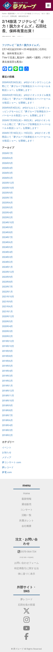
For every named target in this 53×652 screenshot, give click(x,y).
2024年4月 (7, 252)
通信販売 (26, 504)
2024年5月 (7, 247)
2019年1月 (7, 385)
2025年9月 (7, 192)
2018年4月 (7, 425)
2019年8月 (7, 356)
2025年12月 (8, 182)
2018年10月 (8, 400)
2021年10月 (8, 296)
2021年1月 (7, 311)
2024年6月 (7, 242)
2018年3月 (7, 430)
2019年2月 (7, 380)
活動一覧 (26, 515)
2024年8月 (7, 232)
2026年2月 (7, 178)
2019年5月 (7, 365)
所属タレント (26, 520)
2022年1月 (7, 291)
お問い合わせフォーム (26, 562)
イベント (6, 447)
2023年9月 (7, 276)
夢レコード (8, 467)
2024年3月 (7, 257)
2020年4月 (7, 326)
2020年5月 (7, 321)
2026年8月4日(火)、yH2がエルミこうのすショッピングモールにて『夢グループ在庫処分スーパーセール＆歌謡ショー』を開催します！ (26, 111)
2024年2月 (7, 262)
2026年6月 (7, 158)
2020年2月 (7, 336)
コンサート (26, 509)
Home (26, 493)
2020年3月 (7, 331)
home (4, 14)
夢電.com (7, 472)
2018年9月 (7, 405)
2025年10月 (8, 187)
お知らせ (6, 452)
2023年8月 (7, 281)
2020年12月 (8, 316)
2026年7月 (7, 153)
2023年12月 (8, 271)
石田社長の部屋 (26, 604)
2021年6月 (7, 306)
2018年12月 (8, 390)
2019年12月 (8, 341)
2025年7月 (7, 197)
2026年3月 (7, 172)
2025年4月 (7, 212)
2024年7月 (7, 237)
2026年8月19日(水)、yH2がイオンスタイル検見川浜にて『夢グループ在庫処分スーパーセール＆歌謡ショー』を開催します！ (26, 99)
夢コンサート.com (11, 462)
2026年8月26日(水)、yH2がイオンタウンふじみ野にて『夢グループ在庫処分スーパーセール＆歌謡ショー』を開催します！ (26, 86)
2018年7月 (7, 415)
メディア (19, 14)
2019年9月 (7, 351)
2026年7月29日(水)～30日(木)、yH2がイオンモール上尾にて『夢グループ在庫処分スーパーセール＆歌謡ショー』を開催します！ (26, 124)
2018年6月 (7, 420)
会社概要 (26, 526)
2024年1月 (7, 267)
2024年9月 (7, 227)
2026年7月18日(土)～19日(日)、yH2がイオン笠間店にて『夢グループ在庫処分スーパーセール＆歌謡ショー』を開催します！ (26, 137)
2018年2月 (7, 435)
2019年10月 (8, 346)
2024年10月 (8, 222)
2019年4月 (7, 370)
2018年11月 (8, 395)
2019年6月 (7, 361)
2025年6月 (7, 202)
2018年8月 (7, 410)
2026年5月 (7, 163)
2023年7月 (7, 286)
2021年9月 (7, 301)
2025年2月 (7, 217)
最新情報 (11, 14)
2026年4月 (7, 168)
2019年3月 (7, 375)
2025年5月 (7, 207)
